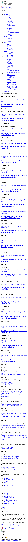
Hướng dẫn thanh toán (9, 503)
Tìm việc (9, 41)
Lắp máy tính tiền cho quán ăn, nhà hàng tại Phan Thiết (12, 205)
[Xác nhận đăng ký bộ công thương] (10, 525)
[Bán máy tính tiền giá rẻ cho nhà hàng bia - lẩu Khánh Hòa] (14, 115)
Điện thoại (9, 21)
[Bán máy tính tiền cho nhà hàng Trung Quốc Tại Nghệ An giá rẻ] (14, 313)
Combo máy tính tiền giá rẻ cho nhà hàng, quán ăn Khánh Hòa (12, 161)
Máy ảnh (9, 27)
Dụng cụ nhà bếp (11, 66)
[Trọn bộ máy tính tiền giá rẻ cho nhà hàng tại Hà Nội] (14, 298)
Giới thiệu (6, 492)
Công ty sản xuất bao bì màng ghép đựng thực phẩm (13, 374)
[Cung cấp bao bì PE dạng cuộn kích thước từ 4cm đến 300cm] (14, 436)
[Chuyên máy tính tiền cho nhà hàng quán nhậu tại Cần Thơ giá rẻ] (14, 213)
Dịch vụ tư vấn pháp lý (6, 448)
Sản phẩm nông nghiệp (12, 89)
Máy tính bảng (10, 22)
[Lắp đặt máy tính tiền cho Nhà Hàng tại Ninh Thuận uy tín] (14, 227)
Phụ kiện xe (10, 49)
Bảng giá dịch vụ (8, 495)
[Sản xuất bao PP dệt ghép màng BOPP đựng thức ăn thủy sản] (14, 415)
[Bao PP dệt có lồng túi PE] (8, 382)
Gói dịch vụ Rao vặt (7, 7)
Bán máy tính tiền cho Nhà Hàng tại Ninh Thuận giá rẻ (12, 246)
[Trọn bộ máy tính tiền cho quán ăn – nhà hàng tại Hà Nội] (14, 327)
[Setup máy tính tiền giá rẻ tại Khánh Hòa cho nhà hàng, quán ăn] (14, 172)
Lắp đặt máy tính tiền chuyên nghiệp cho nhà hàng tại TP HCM (14, 275)
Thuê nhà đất (10, 18)
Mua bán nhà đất (11, 17)
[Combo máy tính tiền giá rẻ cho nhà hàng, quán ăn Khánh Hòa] (14, 157)
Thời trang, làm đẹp (11, 75)
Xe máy (9, 45)
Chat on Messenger (14, 540)
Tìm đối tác (9, 53)
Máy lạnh (9, 61)
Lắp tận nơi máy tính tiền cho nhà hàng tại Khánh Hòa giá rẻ (13, 134)
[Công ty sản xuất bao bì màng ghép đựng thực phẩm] (14, 373)
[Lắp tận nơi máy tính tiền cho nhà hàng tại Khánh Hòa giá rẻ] (14, 130)
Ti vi (8, 31)
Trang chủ (6, 91)
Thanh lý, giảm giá (11, 82)
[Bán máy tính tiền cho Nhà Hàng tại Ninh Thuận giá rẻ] (14, 242)
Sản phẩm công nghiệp (12, 87)
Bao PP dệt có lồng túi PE (7, 384)
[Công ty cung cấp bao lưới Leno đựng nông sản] (13, 425)
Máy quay (9, 28)
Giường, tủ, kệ (10, 63)
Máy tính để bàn (11, 25)
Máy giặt (9, 59)
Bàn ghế (9, 62)
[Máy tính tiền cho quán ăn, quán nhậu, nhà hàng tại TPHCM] (14, 356)
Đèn (8, 69)
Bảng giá (6, 493)
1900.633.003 (4, 507)
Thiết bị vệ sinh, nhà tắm (13, 70)
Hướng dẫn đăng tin (9, 502)
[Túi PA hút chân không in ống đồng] (10, 456)
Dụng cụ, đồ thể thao (12, 84)
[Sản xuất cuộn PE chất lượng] (8, 467)
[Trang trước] (1, 369)
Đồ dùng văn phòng (12, 86)
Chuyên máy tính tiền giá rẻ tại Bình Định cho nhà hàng (12, 105)
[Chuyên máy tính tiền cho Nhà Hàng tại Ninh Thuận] (14, 256)
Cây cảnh (9, 83)
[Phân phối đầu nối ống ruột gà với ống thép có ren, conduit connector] (14, 393)
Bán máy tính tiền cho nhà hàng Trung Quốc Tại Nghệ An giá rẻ (13, 317)
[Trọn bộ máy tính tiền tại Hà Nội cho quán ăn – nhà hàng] (14, 342)
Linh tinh (9, 80)
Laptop (8, 24)
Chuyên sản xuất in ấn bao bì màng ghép (11, 405)
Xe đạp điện (10, 48)
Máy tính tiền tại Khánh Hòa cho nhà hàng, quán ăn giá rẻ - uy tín (13, 190)
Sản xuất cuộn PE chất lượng (8, 469)
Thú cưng (9, 76)
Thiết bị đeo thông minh (13, 32)
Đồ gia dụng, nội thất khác (13, 72)
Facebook (6, 511)
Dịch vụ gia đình (11, 55)
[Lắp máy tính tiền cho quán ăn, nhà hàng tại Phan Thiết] (14, 201)
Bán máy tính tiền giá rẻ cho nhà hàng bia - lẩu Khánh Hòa (13, 119)
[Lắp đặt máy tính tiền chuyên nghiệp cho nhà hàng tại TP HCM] (14, 271)
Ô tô (8, 44)
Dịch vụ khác (10, 52)
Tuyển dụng (10, 39)
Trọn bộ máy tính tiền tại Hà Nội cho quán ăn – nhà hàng (12, 346)
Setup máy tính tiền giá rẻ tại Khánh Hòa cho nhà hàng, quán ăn (14, 176)
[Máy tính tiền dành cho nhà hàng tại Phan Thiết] (13, 284)
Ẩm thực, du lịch (11, 77)
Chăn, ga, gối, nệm (11, 65)
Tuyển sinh (9, 38)
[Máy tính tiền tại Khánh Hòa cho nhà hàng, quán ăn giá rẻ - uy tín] (14, 186)
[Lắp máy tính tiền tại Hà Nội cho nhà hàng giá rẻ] (13, 143)
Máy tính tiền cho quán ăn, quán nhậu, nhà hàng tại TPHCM (13, 360)
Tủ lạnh (9, 58)
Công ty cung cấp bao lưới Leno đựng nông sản (12, 427)
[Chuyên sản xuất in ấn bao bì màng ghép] (11, 404)
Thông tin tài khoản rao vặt (10, 500)
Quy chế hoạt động (8, 496)
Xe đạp (8, 46)
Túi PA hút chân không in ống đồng (9, 458)
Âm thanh (9, 30)
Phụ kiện (9, 34)
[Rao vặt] (6, 5)
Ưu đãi (5, 499)
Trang (2, 367)
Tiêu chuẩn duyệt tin (9, 497)
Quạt (8, 68)
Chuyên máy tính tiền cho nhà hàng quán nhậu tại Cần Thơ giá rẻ (12, 217)
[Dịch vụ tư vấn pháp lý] (7, 447)
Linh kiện (9, 35)
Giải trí (8, 79)
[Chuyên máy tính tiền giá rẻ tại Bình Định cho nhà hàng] (14, 101)
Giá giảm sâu (10, 15)
